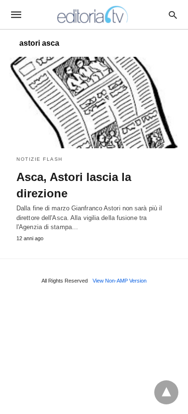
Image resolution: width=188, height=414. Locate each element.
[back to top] (166, 392)
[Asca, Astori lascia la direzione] (94, 102)
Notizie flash (39, 159)
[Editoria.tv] (93, 14)
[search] (172, 14)
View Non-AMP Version (120, 281)
